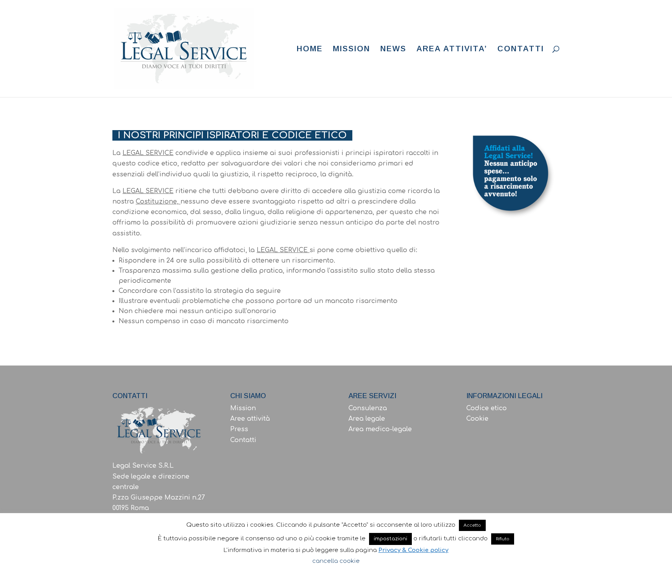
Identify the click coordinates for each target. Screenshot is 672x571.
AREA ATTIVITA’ (451, 49)
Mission (243, 408)
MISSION (351, 49)
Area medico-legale (380, 429)
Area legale (366, 418)
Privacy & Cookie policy (413, 550)
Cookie (477, 418)
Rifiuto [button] (502, 538)
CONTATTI (520, 49)
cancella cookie (336, 561)
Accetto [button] (472, 525)
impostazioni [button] (390, 538)
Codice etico (486, 408)
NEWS (393, 49)
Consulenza (367, 408)
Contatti (243, 440)
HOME (310, 49)
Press (239, 429)
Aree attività (250, 418)
